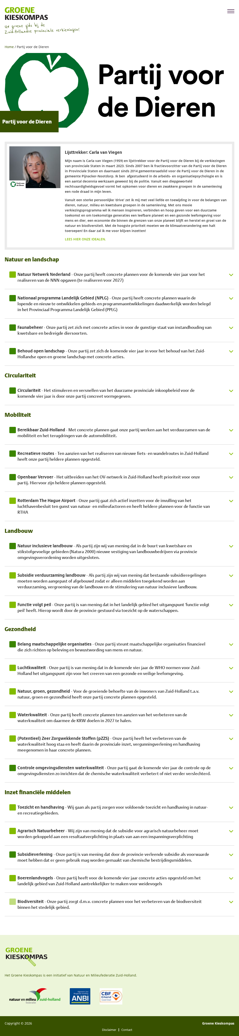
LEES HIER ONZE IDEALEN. (86, 239)
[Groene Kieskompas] (42, 13)
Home (9, 47)
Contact (126, 1029)
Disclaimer (109, 1029)
